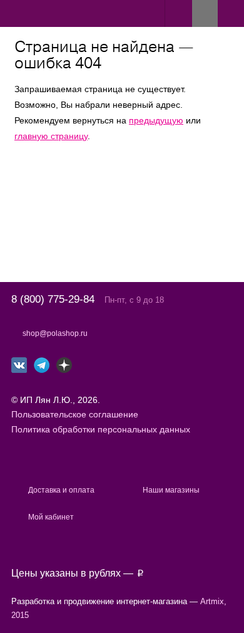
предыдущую (156, 120)
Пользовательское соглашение (74, 414)
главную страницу (51, 136)
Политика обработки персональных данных (100, 429)
